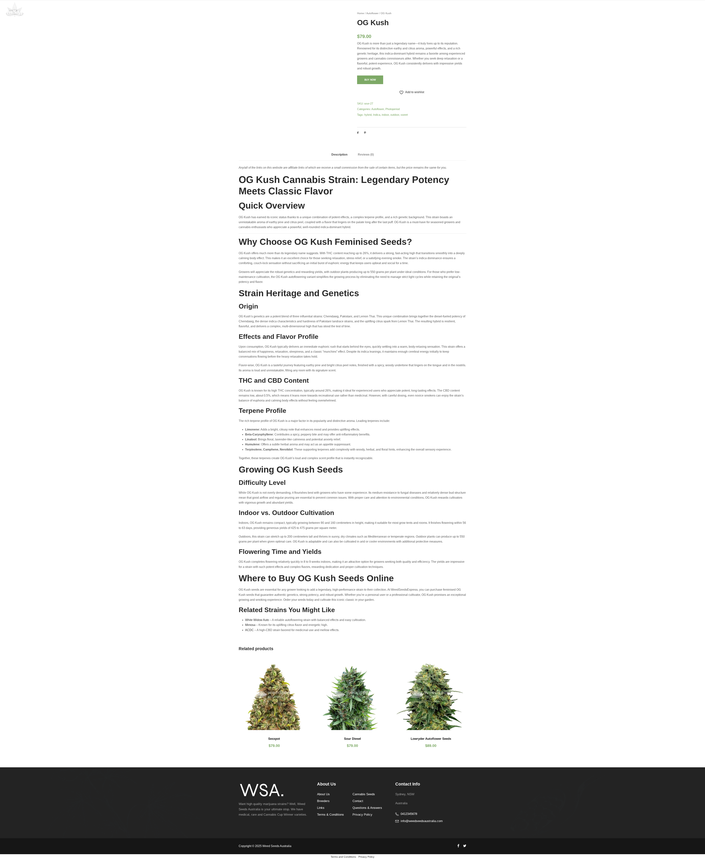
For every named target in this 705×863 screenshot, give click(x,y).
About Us (323, 794)
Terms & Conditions (330, 814)
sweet (404, 114)
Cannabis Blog (646, 9)
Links (320, 808)
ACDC (249, 630)
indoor (385, 114)
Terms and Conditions (343, 856)
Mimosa (250, 624)
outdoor (394, 114)
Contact (679, 9)
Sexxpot (274, 739)
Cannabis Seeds (583, 9)
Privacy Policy (362, 814)
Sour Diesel (352, 739)
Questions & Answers (615, 9)
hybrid (368, 114)
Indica (376, 114)
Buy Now (370, 79)
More (664, 9)
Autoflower (377, 109)
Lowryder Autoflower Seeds (431, 739)
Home (562, 9)
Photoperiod (392, 109)
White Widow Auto (257, 619)
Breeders (323, 801)
